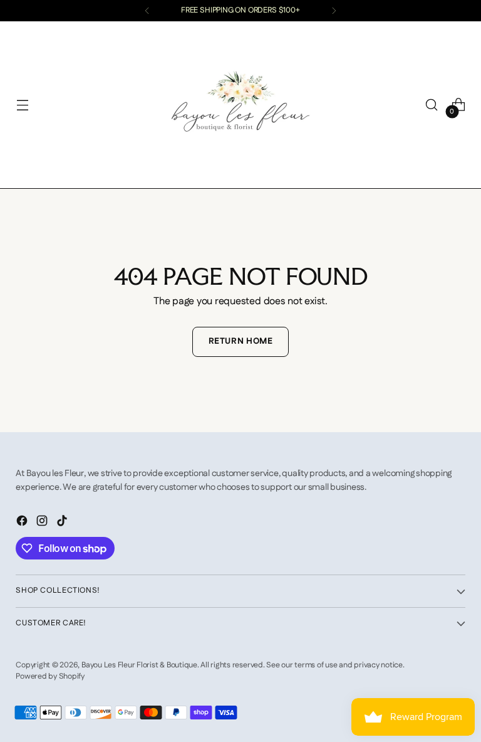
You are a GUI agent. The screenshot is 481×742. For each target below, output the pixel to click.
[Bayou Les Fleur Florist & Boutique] (240, 104)
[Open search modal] (432, 105)
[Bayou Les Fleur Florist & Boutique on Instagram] (43, 523)
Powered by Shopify (50, 676)
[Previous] (147, 10)
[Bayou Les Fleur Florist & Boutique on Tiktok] (63, 523)
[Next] (334, 10)
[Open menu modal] (22, 105)
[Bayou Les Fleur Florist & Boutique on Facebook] (23, 523)
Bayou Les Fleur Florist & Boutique (139, 665)
